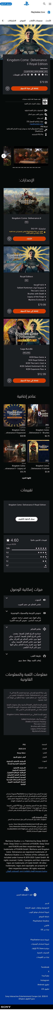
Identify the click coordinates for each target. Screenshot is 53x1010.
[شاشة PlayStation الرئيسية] (26, 3)
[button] (36, 124)
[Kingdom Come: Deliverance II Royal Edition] (31, 156)
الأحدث (48, 20)
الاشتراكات (12, 20)
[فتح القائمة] (50, 4)
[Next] (3, 156)
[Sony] (6, 1009)
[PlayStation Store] (41, 12)
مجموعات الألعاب (35, 20)
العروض (23, 20)
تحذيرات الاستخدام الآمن (39, 817)
